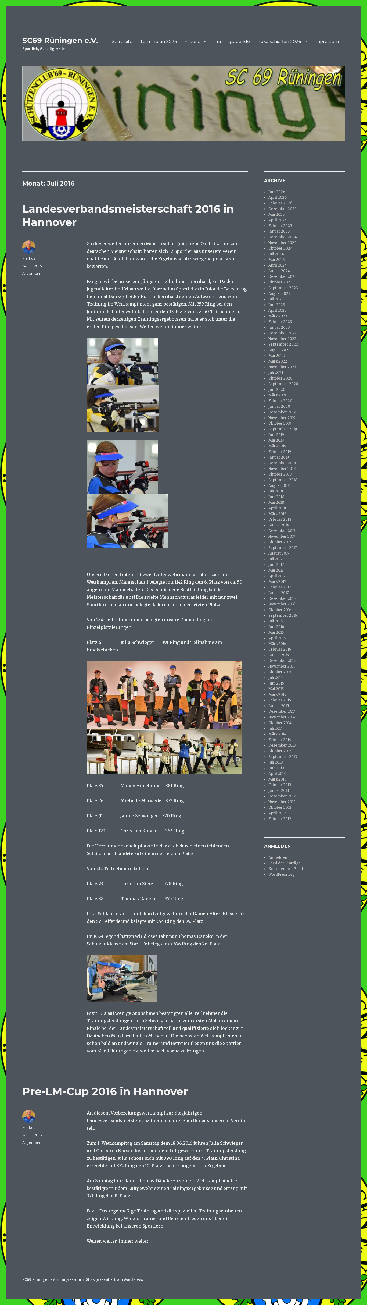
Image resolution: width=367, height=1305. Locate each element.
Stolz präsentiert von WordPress (114, 1279)
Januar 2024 (279, 271)
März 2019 (277, 446)
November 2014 (282, 717)
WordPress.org (281, 874)
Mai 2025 (276, 214)
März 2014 (277, 734)
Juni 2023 (276, 305)
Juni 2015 (276, 683)
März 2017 (277, 581)
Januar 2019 (278, 457)
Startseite (122, 41)
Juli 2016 (275, 621)
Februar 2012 (279, 819)
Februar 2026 (280, 203)
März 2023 (277, 316)
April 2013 (277, 773)
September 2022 (283, 344)
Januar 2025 (279, 231)
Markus (28, 258)
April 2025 (277, 220)
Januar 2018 (278, 525)
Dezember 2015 (282, 660)
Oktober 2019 (279, 423)
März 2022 (277, 361)
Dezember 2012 (282, 796)
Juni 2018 (276, 497)
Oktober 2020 (280, 378)
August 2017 (278, 553)
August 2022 (279, 350)
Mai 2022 (276, 355)
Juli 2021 (275, 372)
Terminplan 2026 (158, 41)
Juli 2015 (275, 677)
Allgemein (31, 273)
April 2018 (277, 508)
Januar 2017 (278, 593)
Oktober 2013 (280, 751)
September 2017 (282, 547)
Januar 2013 (278, 790)
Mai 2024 (276, 259)
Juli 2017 (275, 559)
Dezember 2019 (282, 412)
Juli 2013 (275, 762)
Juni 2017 (276, 564)
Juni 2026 (276, 192)
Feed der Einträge (284, 863)
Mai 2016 (276, 632)
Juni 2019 (276, 434)
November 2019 (281, 418)
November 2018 (282, 468)
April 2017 (276, 576)
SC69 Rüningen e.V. (60, 40)
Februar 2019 (279, 451)
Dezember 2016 (282, 598)
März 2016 (277, 643)
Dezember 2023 (282, 276)
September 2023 (283, 288)
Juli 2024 (276, 254)
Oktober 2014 (280, 723)
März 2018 (277, 514)
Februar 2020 (280, 401)
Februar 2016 (279, 649)
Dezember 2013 (282, 745)
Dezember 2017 (281, 531)
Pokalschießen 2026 (279, 41)
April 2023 (277, 310)
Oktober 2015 (279, 672)
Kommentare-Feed (285, 869)
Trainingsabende (232, 41)
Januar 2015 (278, 706)
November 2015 (281, 666)
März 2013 (277, 779)
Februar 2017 (279, 587)
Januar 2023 (279, 327)
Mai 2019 (276, 440)
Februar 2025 (280, 226)
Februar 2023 (280, 322)
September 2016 (282, 615)
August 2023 (279, 293)
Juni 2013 (276, 768)
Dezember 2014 (282, 711)
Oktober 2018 (280, 474)
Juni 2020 (276, 389)
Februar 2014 (279, 739)
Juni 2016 (276, 627)
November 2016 (281, 604)
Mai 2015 (276, 689)
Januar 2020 (279, 406)
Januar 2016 (278, 655)
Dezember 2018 (282, 463)
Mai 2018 (276, 502)
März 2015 (277, 694)
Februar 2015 (279, 700)
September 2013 (282, 756)
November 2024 (282, 242)
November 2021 (282, 367)
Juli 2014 (275, 728)
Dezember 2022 (282, 333)
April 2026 (277, 197)
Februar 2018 (279, 519)
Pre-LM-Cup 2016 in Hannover (105, 1091)
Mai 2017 (275, 570)
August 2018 (279, 485)
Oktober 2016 (279, 610)
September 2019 (282, 429)
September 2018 (282, 480)
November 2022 (282, 338)
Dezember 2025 (282, 209)
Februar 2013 (279, 785)
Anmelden (277, 857)
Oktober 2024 (280, 248)
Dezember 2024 (282, 237)
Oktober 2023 (280, 282)
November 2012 (282, 802)
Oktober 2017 (279, 542)
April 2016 (277, 638)
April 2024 (277, 265)
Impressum (326, 41)
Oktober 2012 (280, 807)
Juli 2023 (276, 299)
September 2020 (283, 384)
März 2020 (277, 395)
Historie (192, 41)
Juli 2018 (275, 491)
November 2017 (281, 536)
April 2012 (277, 813)
